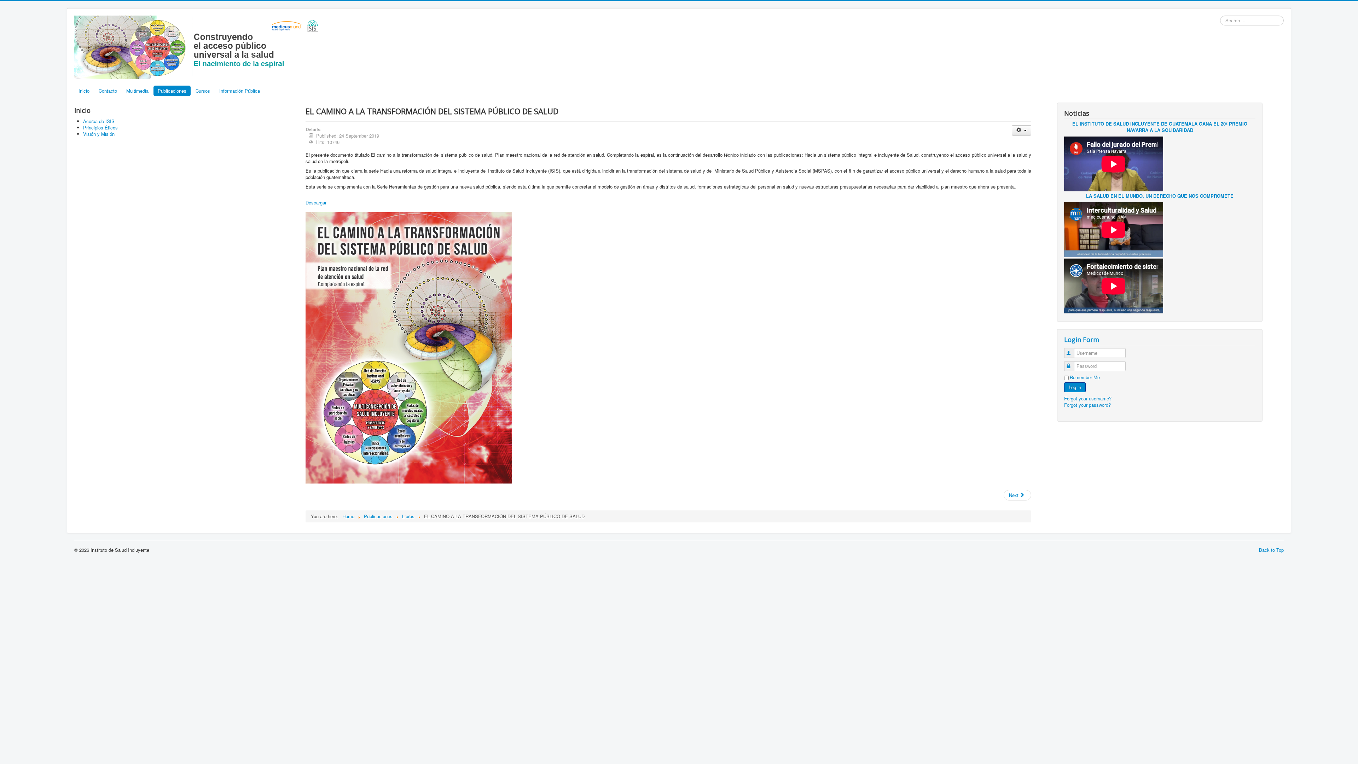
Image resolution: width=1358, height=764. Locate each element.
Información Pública (239, 90)
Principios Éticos (100, 127)
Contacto (108, 90)
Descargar (316, 202)
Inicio (84, 90)
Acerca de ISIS (99, 121)
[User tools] (1021, 130)
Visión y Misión (99, 134)
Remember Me (1085, 377)
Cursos (203, 90)
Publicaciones (172, 90)
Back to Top (1271, 549)
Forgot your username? (1088, 398)
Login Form (1081, 339)
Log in (1075, 387)
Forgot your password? (1087, 404)
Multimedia (137, 90)
